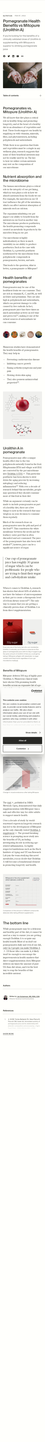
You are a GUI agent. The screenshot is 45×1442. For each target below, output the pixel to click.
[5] (11, 544)
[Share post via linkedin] (13, 56)
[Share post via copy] (22, 56)
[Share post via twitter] (9, 56)
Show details (31, 733)
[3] (17, 486)
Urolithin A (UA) (15, 473)
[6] (29, 600)
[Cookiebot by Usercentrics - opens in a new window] (31, 691)
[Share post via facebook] (4, 56)
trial (9, 802)
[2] (18, 382)
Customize (21, 749)
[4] (12, 528)
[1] (17, 315)
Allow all (22, 740)
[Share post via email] (17, 56)
